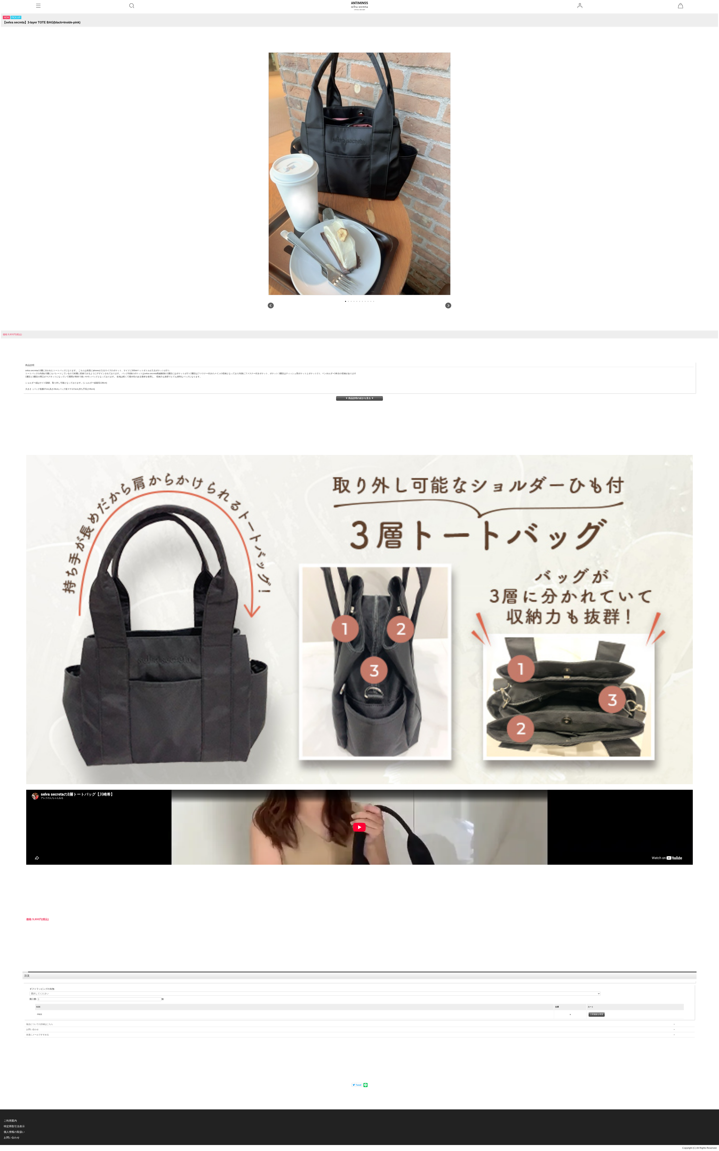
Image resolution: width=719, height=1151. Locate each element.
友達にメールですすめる (37, 1035)
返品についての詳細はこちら (39, 1024)
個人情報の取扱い (14, 1131)
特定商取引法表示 (14, 1126)
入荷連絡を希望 (596, 1014)
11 (373, 301)
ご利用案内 (10, 1120)
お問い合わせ (32, 1029)
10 (370, 301)
